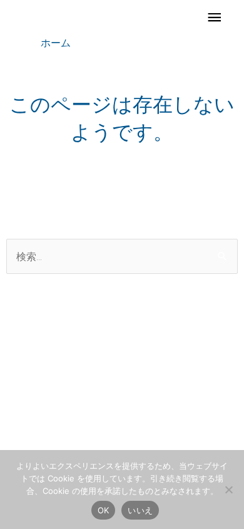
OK (103, 510)
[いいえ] (228, 489)
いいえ (140, 510)
